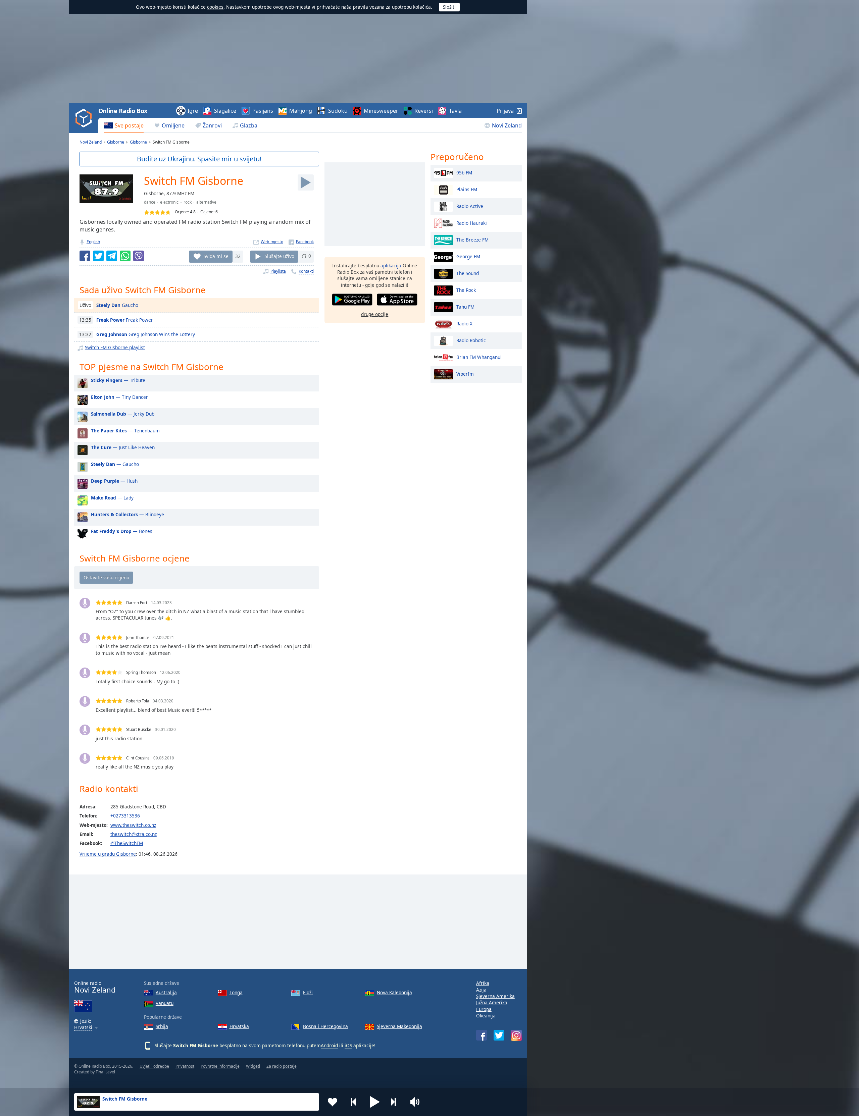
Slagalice (225, 110)
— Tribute (118, 380)
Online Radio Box (122, 111)
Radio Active (469, 206)
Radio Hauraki (471, 222)
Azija (481, 990)
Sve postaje (129, 125)
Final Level (105, 1072)
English (93, 242)
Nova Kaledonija (394, 992)
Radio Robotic (471, 340)
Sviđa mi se (216, 256)
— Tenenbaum (125, 430)
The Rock (466, 289)
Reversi (423, 110)
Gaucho (117, 305)
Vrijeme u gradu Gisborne (108, 854)
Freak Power (124, 320)
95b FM (464, 172)
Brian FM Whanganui (479, 357)
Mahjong (300, 110)
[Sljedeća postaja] (396, 1102)
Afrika (482, 983)
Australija (166, 992)
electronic (169, 202)
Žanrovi (212, 125)
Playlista (278, 271)
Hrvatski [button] (83, 1027)
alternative (206, 202)
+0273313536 (125, 815)
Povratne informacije (220, 1066)
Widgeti (253, 1066)
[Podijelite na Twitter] (98, 256)
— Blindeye (127, 514)
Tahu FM (465, 306)
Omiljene (173, 125)
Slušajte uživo (279, 256)
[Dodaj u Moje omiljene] (332, 1102)
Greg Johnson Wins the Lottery (145, 334)
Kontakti (306, 271)
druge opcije (374, 314)
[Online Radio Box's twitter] (499, 1035)
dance (149, 202)
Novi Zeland (507, 125)
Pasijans (262, 110)
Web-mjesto (272, 242)
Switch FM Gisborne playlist (115, 347)
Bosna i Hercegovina (325, 1026)
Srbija (162, 1026)
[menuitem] (124, 125)
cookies (215, 7)
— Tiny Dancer (119, 397)
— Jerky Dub (122, 414)
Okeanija (486, 1015)
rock (188, 202)
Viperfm (465, 373)
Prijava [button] (505, 110)
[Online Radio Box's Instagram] (516, 1035)
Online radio (94, 987)
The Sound (467, 273)
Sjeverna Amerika (495, 996)
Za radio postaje (281, 1066)
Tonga (236, 992)
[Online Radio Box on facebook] (481, 1035)
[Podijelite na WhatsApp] (125, 256)
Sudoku (338, 110)
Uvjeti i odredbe (154, 1066)
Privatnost (184, 1066)
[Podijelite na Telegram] (111, 256)
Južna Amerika (491, 1002)
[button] (375, 1102)
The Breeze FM (472, 239)
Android (329, 1045)
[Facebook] (301, 242)
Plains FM (466, 189)
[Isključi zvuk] (417, 1102)
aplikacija (391, 265)
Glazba (248, 125)
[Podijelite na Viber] (138, 256)
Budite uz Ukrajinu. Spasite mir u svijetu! (199, 158)
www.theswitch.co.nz (133, 825)
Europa (484, 1009)
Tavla (455, 110)
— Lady (112, 497)
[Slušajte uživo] (306, 182)
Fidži (308, 992)
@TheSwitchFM (126, 843)
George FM (468, 256)
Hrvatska (239, 1026)
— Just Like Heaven (123, 447)
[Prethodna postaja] (354, 1102)
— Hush (114, 481)
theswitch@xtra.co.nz (133, 834)
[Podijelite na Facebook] (85, 256)
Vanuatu (164, 1003)
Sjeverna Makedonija (399, 1026)
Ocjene (206, 212)
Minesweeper (381, 110)
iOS (348, 1045)
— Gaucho (115, 464)
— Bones (121, 531)
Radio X (464, 323)
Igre (193, 110)
